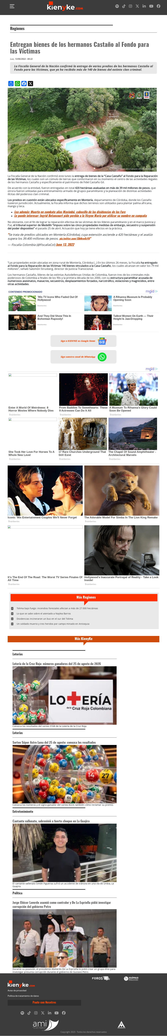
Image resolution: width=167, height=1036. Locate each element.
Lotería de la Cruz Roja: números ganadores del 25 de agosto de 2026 (57, 664)
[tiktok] (124, 7)
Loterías (18, 654)
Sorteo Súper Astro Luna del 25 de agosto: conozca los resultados (54, 742)
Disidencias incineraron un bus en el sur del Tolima (45, 618)
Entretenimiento (23, 811)
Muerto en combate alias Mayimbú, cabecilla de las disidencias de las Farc (69, 212)
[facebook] (158, 7)
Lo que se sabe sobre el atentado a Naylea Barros (44, 613)
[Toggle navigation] (12, 6)
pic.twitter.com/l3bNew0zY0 (74, 238)
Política (17, 893)
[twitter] (137, 7)
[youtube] (151, 7)
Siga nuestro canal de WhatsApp (78, 356)
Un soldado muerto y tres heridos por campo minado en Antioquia (53, 623)
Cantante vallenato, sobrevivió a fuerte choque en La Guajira (51, 821)
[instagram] (130, 7)
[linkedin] (144, 7)
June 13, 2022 (65, 244)
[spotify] (117, 7)
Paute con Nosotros (44, 1002)
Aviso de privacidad (17, 990)
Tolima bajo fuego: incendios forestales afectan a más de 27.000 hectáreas (57, 608)
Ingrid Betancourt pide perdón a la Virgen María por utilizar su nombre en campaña (80, 216)
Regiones (17, 29)
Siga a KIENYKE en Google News (78, 341)
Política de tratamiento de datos (23, 996)
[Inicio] (65, 6)
